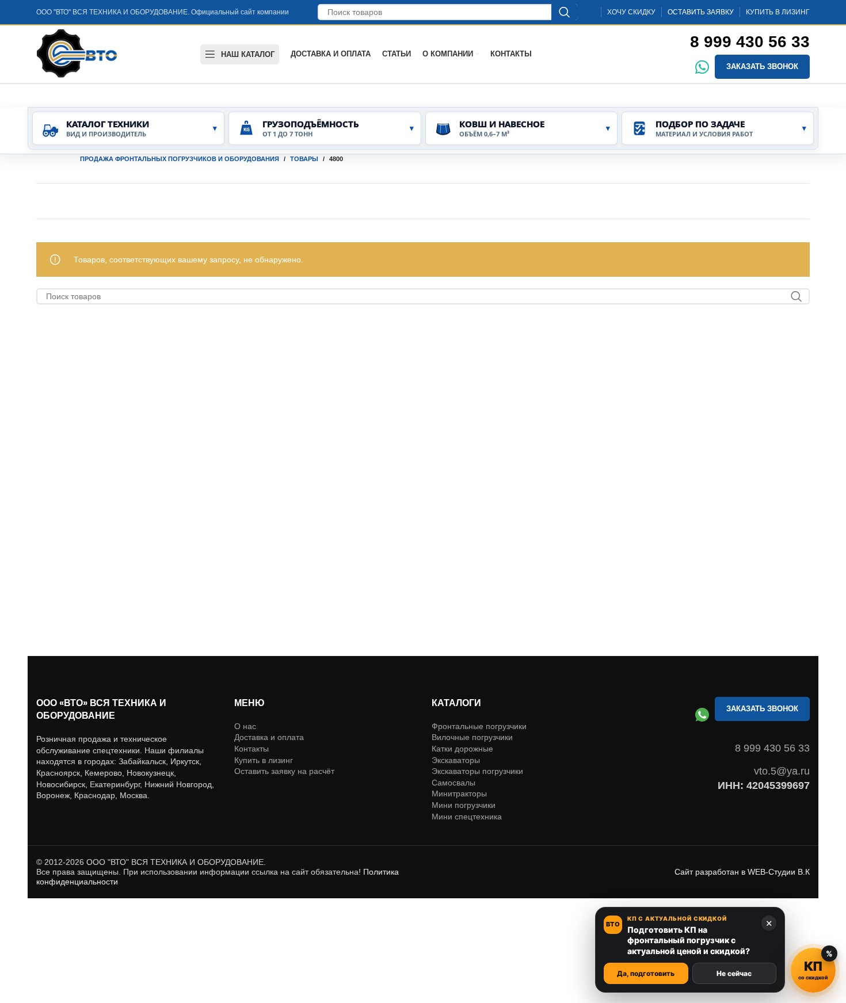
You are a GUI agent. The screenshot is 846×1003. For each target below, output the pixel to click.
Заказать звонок (762, 66)
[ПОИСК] (564, 12)
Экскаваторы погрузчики (477, 771)
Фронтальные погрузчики (479, 726)
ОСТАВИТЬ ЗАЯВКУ (701, 12)
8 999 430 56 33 (750, 42)
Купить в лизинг (263, 760)
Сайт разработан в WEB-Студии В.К (742, 871)
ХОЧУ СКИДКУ (631, 12)
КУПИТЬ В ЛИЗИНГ (778, 12)
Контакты (251, 748)
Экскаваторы (456, 760)
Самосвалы (453, 782)
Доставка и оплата (269, 737)
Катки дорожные (462, 748)
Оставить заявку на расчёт (284, 771)
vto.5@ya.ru (782, 771)
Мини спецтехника (467, 816)
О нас (245, 726)
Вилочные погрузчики (472, 737)
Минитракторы (459, 793)
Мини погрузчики (464, 805)
